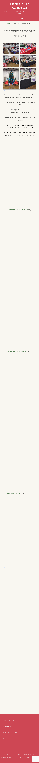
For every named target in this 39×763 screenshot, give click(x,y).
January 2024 (7, 726)
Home (9, 23)
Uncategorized (7, 739)
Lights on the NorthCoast (25, 754)
